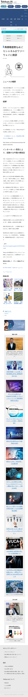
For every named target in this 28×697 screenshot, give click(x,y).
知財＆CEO (8, 38)
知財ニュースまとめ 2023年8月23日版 (14, 594)
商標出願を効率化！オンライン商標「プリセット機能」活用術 (14, 640)
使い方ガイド (7, 688)
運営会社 (6, 682)
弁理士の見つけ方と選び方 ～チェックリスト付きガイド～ (14, 531)
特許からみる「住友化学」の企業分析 (14, 462)
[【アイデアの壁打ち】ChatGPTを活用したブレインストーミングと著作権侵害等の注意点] (14, 386)
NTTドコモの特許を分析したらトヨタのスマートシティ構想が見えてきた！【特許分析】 (14, 485)
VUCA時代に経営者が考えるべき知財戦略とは (14, 552)
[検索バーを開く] (16, 25)
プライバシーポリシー (9, 651)
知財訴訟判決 (8, 35)
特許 (8, 19)
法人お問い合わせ (8, 669)
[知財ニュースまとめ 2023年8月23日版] (14, 586)
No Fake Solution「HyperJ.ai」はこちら (13, 267)
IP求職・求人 (8, 40)
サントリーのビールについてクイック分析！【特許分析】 (14, 421)
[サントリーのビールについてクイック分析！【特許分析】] (14, 410)
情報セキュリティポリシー (10, 657)
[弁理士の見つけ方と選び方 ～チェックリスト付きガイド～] (14, 521)
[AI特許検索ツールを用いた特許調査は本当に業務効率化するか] (14, 365)
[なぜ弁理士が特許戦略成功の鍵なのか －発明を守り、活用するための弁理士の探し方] (14, 562)
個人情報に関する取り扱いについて (12, 654)
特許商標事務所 (19, 35)
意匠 (15, 19)
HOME (3, 19)
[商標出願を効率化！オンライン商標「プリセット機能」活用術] (14, 631)
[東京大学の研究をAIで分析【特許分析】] (14, 433)
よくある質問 (7, 685)
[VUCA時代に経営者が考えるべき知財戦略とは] (14, 543)
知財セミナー (19, 38)
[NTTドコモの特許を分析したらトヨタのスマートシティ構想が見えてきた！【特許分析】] (14, 474)
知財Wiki (11, 23)
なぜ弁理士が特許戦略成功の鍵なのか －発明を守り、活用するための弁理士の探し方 (14, 573)
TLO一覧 (22, 18)
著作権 (18, 19)
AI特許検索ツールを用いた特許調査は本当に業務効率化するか (14, 374)
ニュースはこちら (7, 271)
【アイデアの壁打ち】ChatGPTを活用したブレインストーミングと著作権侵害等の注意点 (14, 397)
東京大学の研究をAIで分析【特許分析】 (14, 442)
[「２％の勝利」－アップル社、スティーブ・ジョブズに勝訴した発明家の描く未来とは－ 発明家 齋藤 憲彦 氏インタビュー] (14, 609)
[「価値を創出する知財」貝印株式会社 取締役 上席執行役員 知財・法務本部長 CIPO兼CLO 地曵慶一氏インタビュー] (14, 343)
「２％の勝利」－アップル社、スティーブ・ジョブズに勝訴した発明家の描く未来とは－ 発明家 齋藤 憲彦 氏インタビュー (14, 619)
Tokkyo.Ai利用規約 (8, 666)
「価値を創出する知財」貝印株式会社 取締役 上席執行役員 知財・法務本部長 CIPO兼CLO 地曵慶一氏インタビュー (14, 354)
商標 (11, 19)
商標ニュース (8, 311)
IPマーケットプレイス (25, 15)
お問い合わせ (24, 6)
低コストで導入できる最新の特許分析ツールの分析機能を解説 (14, 509)
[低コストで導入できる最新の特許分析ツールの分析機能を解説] (14, 498)
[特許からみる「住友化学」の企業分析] (14, 453)
